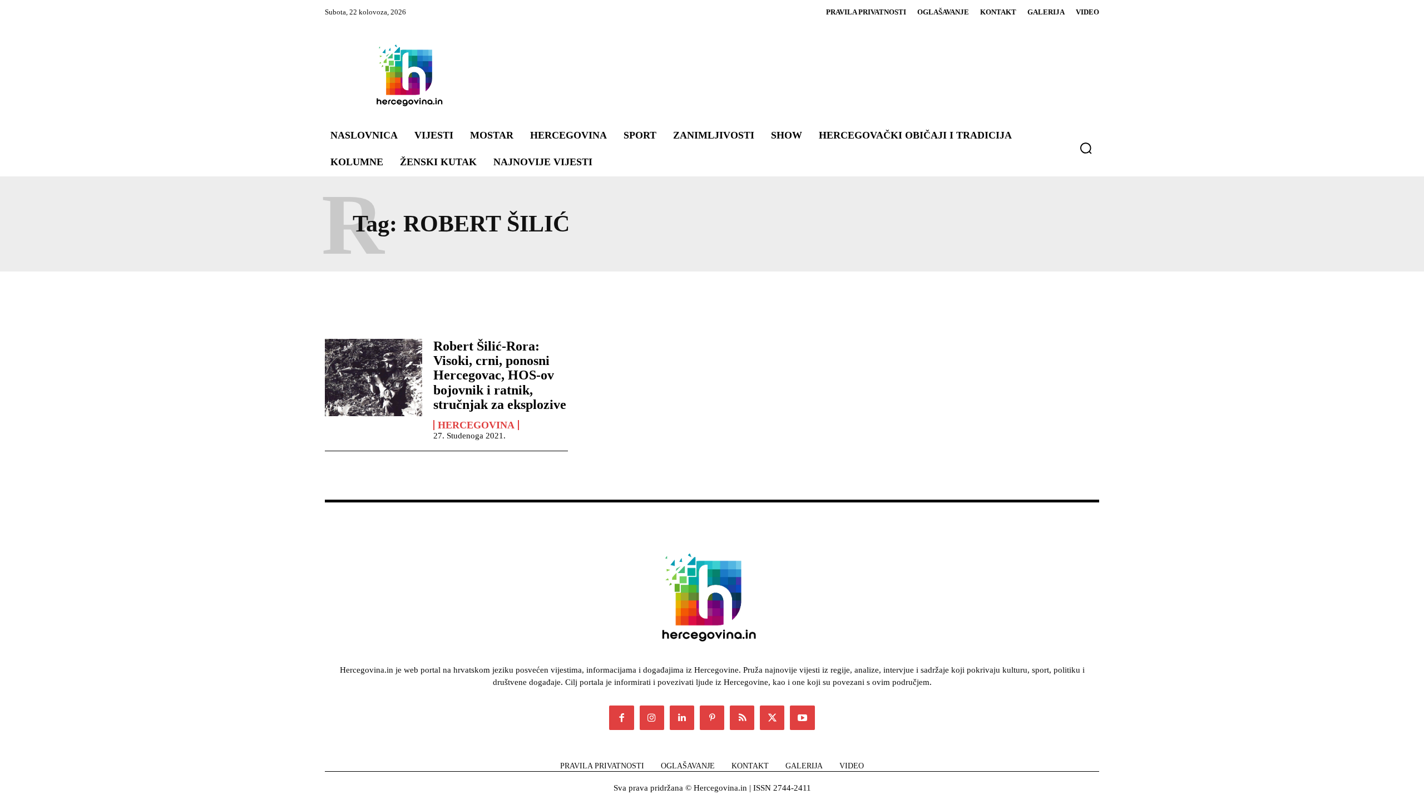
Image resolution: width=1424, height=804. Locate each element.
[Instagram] (652, 718)
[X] (772, 718)
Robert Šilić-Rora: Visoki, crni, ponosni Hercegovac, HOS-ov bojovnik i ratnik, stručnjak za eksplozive (499, 375)
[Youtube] (802, 718)
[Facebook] (621, 718)
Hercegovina (476, 425)
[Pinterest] (712, 718)
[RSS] (742, 718)
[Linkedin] (682, 718)
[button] (1085, 148)
